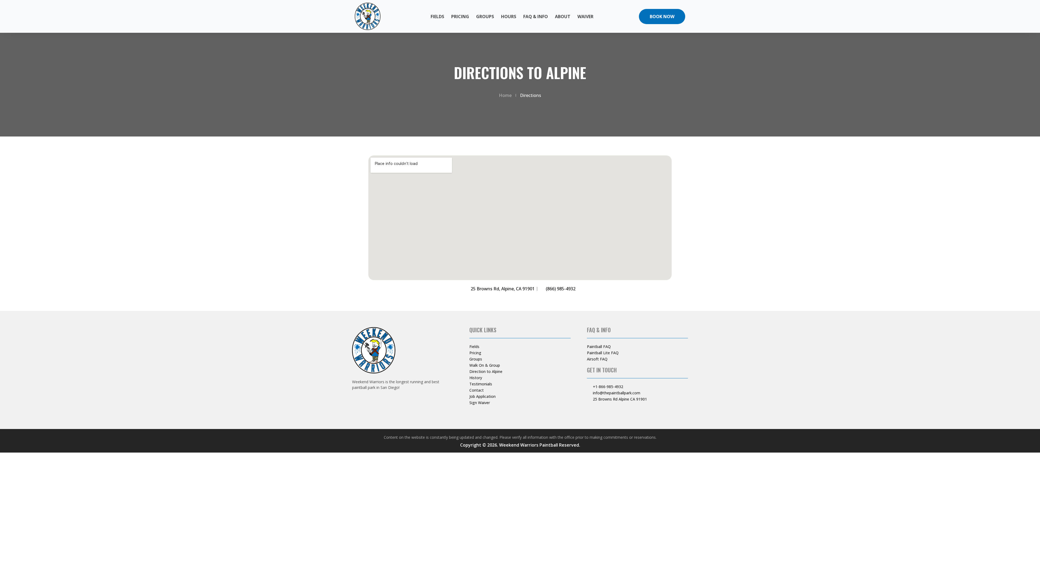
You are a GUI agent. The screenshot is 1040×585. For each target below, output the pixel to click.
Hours (508, 17)
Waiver (585, 17)
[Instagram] (597, 410)
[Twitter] (614, 410)
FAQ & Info (535, 17)
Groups (485, 17)
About (562, 17)
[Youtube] (606, 410)
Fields (437, 17)
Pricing (460, 17)
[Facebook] (589, 410)
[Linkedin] (622, 410)
